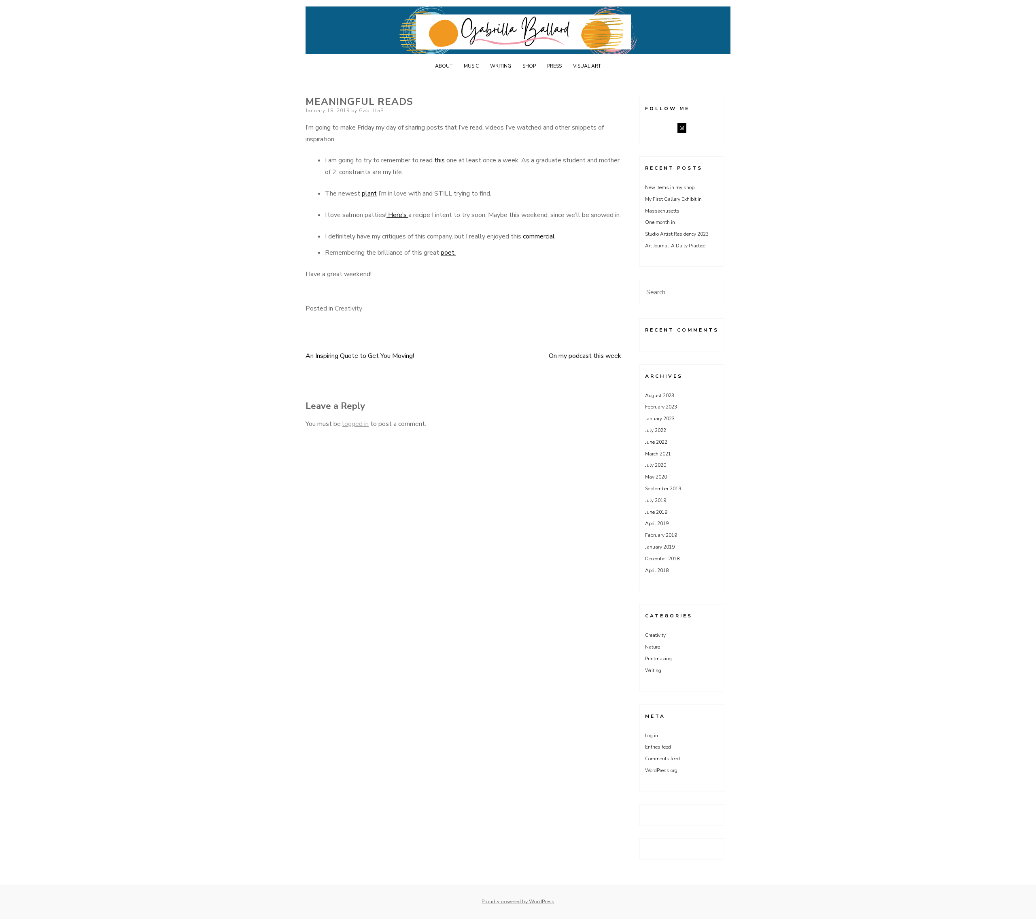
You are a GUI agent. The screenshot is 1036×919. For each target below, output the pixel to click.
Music (471, 66)
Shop (529, 66)
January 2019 (660, 547)
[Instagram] (681, 128)
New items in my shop (669, 187)
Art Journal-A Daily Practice (675, 246)
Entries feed (658, 747)
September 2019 (663, 488)
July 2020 (655, 465)
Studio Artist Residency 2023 (677, 234)
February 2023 (661, 407)
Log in (651, 735)
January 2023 (660, 418)
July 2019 (655, 500)
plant (369, 193)
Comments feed (662, 758)
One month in (660, 222)
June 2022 (656, 442)
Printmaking (658, 658)
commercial (539, 236)
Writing (500, 66)
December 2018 (662, 558)
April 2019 (657, 523)
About (443, 66)
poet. (448, 252)
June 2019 (656, 512)
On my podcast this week (585, 355)
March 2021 (658, 454)
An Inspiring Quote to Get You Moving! (360, 355)
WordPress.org (661, 770)
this (439, 160)
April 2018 (657, 570)
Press (554, 66)
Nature (652, 647)
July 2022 (655, 430)
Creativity (348, 308)
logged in (355, 423)
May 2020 (656, 477)
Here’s (397, 215)
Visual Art (587, 66)
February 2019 (661, 535)
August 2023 (659, 395)
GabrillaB (371, 110)
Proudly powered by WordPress (518, 901)
